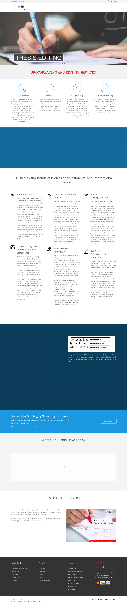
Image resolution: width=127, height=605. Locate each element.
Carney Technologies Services (34, 601)
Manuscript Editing (73, 583)
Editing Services (16, 577)
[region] (63, 38)
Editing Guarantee (73, 574)
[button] (62, 63)
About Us (42, 568)
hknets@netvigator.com (105, 577)
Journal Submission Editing (19, 568)
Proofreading (15, 574)
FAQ (41, 574)
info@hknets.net (18, 1)
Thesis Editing (72, 568)
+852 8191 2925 (105, 575)
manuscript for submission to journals (41, 346)
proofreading (22, 383)
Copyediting (15, 571)
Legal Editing (15, 580)
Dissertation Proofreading (75, 571)
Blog (41, 577)
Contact (42, 571)
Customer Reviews (45, 580)
